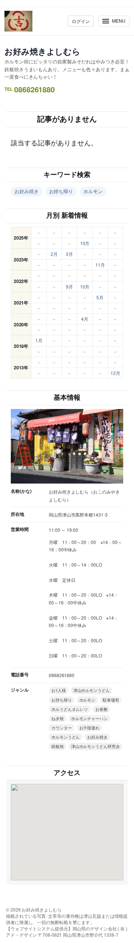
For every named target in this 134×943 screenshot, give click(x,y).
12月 (115, 373)
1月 (38, 340)
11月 (100, 264)
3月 (69, 254)
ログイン (81, 21)
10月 (85, 243)
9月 (69, 286)
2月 (54, 254)
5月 (99, 297)
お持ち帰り (61, 191)
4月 (84, 319)
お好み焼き (27, 191)
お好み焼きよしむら (42, 51)
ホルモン (93, 191)
